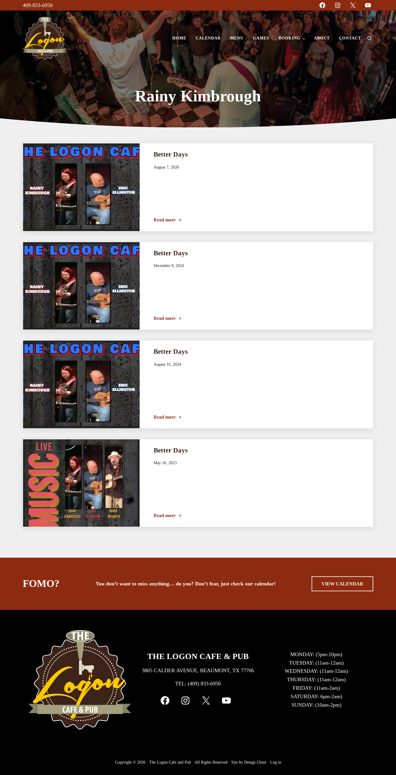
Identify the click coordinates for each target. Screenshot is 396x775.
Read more (167, 220)
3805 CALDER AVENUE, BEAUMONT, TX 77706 (198, 670)
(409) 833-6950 (204, 683)
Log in (275, 762)
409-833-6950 (38, 5)
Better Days (171, 154)
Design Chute (255, 762)
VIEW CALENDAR (342, 583)
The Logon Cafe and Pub (170, 762)
